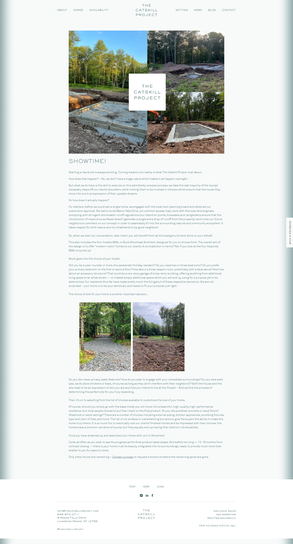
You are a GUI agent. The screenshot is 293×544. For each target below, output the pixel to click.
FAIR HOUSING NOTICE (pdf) (217, 526)
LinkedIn (147, 495)
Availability (99, 10)
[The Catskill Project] (146, 10)
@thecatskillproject (70, 529)
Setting (182, 10)
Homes (78, 10)
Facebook (152, 495)
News (198, 10)
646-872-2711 (68, 514)
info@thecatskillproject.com (77, 511)
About (62, 10)
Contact (229, 10)
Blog (212, 10)
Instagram (141, 495)
